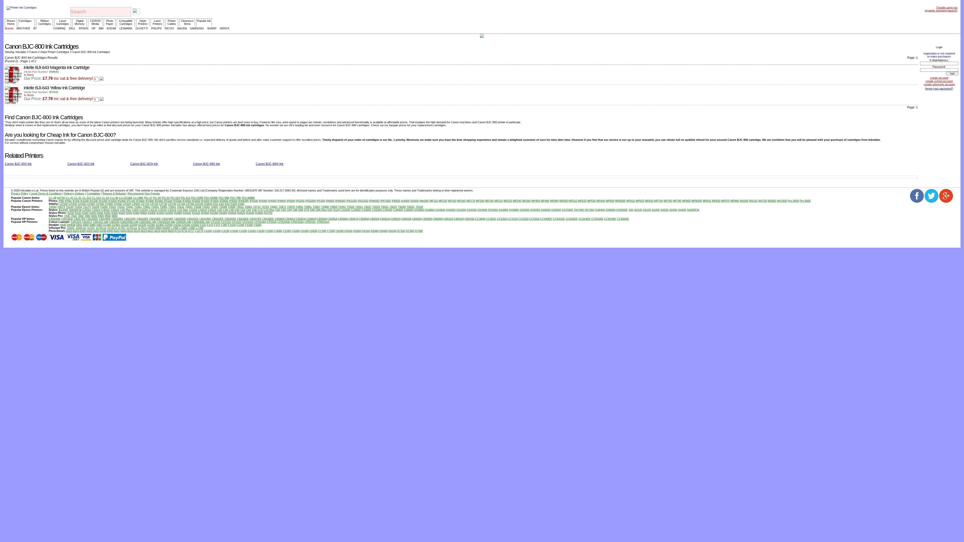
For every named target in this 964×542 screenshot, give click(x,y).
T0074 (61, 206)
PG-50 (166, 197)
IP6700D (385, 200)
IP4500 (272, 200)
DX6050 (556, 209)
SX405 (682, 209)
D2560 (169, 224)
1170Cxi (112, 227)
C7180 (322, 230)
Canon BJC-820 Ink (81, 164)
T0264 (104, 206)
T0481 (163, 206)
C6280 (313, 230)
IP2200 (168, 200)
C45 (219, 209)
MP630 (649, 200)
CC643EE (572, 218)
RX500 (205, 212)
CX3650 (366, 209)
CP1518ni (260, 221)
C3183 (217, 230)
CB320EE (117, 218)
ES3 (227, 203)
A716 (184, 230)
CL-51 (78, 197)
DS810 (208, 203)
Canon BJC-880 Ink (206, 164)
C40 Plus (125, 209)
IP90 (61, 200)
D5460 (384, 230)
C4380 (278, 230)
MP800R (696, 200)
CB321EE (130, 218)
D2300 (134, 224)
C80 (277, 209)
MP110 (434, 200)
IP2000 (159, 200)
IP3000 (196, 200)
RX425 (196, 212)
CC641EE (559, 218)
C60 (236, 209)
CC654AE (610, 218)
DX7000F (567, 209)
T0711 (257, 206)
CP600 (136, 203)
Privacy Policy (19, 193)
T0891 (299, 206)
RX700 (268, 212)
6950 (86, 224)
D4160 (177, 224)
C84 (289, 209)
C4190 (261, 230)
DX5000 (524, 209)
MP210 (498, 200)
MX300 (744, 200)
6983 (99, 224)
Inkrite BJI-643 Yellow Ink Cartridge (54, 87)
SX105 (647, 209)
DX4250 (472, 209)
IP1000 (84, 200)
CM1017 (87, 221)
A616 (157, 230)
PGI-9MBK (248, 197)
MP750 (658, 200)
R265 (100, 212)
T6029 (376, 206)
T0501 (172, 206)
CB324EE (167, 218)
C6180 (304, 230)
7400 (67, 215)
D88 (312, 209)
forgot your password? (939, 88)
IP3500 (214, 200)
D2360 (151, 224)
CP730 (163, 203)
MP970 (725, 200)
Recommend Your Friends (144, 193)
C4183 (252, 230)
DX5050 (535, 209)
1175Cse (131, 227)
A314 (76, 230)
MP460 (545, 200)
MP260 (526, 200)
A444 (123, 230)
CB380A (279, 218)
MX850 (772, 200)
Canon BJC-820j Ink (144, 164)
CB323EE (155, 218)
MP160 (461, 200)
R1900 (160, 212)
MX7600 (782, 200)
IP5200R (310, 200)
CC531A (513, 218)
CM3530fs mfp (201, 221)
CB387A (353, 218)
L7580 (183, 227)
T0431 (155, 206)
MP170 (470, 200)
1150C (71, 227)
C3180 (208, 230)
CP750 (181, 203)
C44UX (212, 209)
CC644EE (584, 218)
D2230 (125, 224)
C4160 (234, 230)
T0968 (325, 206)
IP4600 (281, 200)
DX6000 (546, 209)
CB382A (301, 218)
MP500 (563, 200)
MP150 (452, 200)
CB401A (385, 218)
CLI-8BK (138, 197)
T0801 (274, 206)
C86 (294, 209)
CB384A (322, 218)
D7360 (410, 230)
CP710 (145, 203)
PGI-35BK (197, 197)
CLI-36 (114, 197)
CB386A (343, 218)
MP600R (620, 200)
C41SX (143, 209)
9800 (108, 215)
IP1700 (131, 200)
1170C (91, 227)
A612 (150, 230)
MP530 (591, 200)
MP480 (554, 200)
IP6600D (374, 200)
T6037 (393, 206)
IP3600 (224, 200)
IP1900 (149, 200)
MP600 (610, 200)
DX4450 (493, 209)
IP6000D (340, 200)
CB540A (438, 218)
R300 (114, 212)
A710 (177, 230)
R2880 (178, 212)
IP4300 (263, 200)
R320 (121, 212)
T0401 (146, 206)
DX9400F (622, 209)
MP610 (630, 200)
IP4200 (254, 200)
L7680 (191, 227)
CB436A (427, 218)
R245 (92, 212)
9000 (94, 215)
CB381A (290, 218)
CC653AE (597, 218)
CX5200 (377, 209)
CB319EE (105, 218)
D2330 (142, 224)
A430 (83, 230)
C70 (260, 209)
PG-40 (157, 197)
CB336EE (243, 218)
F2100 (232, 224)
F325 (203, 224)
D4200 (186, 224)
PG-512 (185, 197)
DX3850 (430, 209)
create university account (939, 84)
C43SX (193, 209)
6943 (79, 224)
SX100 (638, 209)
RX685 (259, 212)
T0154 (78, 206)
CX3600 (356, 209)
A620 (171, 230)
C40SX (105, 209)
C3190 (225, 230)
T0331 (121, 206)
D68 (300, 209)
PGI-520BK (211, 197)
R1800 (152, 212)
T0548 (197, 206)
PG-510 (175, 197)
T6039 (402, 206)
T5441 (342, 206)
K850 (158, 227)
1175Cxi (143, 227)
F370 (210, 224)
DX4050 (451, 209)
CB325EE (180, 218)
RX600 (232, 212)
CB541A (448, 218)
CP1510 (237, 221)
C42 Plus (182, 209)
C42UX (171, 209)
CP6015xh (323, 221)
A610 (144, 230)
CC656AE (623, 218)
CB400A (374, 218)
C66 (254, 209)
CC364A (480, 218)
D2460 (160, 224)
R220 (78, 212)
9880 (114, 215)
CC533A (534, 218)
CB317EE (80, 218)
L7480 (174, 227)
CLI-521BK (125, 197)
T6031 (385, 206)
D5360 (375, 230)
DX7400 (579, 209)
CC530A (502, 218)
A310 (69, 230)
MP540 (600, 200)
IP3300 (205, 200)
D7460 (419, 230)
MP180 (480, 200)
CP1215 (226, 221)
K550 (151, 227)
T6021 (359, 206)
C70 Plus (268, 209)
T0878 (291, 206)
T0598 (223, 206)
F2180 (240, 224)
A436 (103, 230)
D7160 (401, 230)
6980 (93, 224)
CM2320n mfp (147, 221)
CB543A (469, 218)
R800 (143, 212)
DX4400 (482, 209)
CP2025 (272, 221)
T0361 (138, 206)
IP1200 (94, 200)
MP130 (443, 200)
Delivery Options (74, 193)
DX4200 (461, 209)
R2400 (169, 212)
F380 (224, 224)
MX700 (762, 200)
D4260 (195, 224)
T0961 (308, 206)
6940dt (71, 224)
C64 (248, 209)
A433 (96, 230)
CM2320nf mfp (166, 221)
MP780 (677, 200)
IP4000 (233, 200)
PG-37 (148, 197)
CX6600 (408, 209)
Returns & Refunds (114, 193)
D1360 (107, 224)
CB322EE (142, 218)
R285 (107, 212)
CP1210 (215, 221)
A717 (191, 230)
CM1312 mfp (100, 221)
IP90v (68, 200)
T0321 (112, 206)
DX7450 (589, 209)
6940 (63, 224)
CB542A (459, 218)
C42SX (162, 209)
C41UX (153, 209)
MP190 (489, 200)
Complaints (93, 193)
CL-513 (96, 197)
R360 (136, 212)
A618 (164, 230)
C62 (242, 209)
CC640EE (546, 218)
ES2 (221, 203)
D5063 (357, 230)
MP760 (668, 200)
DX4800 (503, 209)
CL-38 (52, 197)
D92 (329, 209)
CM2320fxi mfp (129, 221)
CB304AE (55, 218)
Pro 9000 (793, 200)
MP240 (517, 200)
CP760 (190, 203)
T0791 (265, 206)
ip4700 (61, 197)
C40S (135, 209)
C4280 (269, 230)
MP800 (686, 200)
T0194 (95, 206)
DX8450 (611, 209)
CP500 (118, 203)
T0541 (189, 206)
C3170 (199, 230)
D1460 (116, 224)
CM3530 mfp (183, 221)
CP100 (63, 203)
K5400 (166, 227)
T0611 (240, 206)
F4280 (257, 224)
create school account (939, 81)
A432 (89, 230)
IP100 (76, 200)
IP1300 (103, 200)
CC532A (523, 218)
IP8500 (396, 200)
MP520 (582, 200)
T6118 (419, 206)
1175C (122, 227)
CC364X (491, 218)
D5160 (366, 230)
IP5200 (300, 200)
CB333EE (218, 218)
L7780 (199, 227)
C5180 (287, 230)
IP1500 (112, 200)
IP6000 (330, 200)
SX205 (664, 209)
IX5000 (414, 200)
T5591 (350, 206)
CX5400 (387, 209)
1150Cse (81, 227)
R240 (85, 212)
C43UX (202, 209)
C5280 (296, 230)
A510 (130, 230)
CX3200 (345, 209)
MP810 (707, 200)
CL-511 (86, 197)
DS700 (199, 203)
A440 (110, 230)
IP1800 (140, 200)
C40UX (114, 209)
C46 (225, 209)
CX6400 (398, 209)
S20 (631, 209)
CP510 (127, 203)
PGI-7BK (235, 197)
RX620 (241, 212)
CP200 (73, 203)
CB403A (406, 218)
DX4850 (514, 209)
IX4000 (405, 200)
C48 (231, 209)
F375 (217, 224)
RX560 (214, 212)
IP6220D (363, 200)
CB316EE (67, 218)
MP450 (535, 200)
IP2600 (187, 200)
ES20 (233, 203)
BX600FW (75, 209)
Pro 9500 (805, 200)
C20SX (86, 209)
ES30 (241, 203)
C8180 (340, 230)
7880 (87, 215)
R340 (129, 212)
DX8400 (600, 209)
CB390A (364, 218)
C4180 (243, 230)
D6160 (392, 230)
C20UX (96, 209)
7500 (74, 215)
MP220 (508, 200)
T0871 (282, 206)
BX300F (64, 209)
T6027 (368, 206)
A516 (137, 230)
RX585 (223, 212)
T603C (410, 206)
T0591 (206, 206)
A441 (116, 230)
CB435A (416, 218)
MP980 (735, 200)
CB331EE (193, 218)
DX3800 (419, 209)
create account (939, 77)
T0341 (129, 206)
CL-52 (105, 197)
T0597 (214, 206)
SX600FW (693, 209)
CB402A (395, 218)
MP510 (573, 200)
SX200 (656, 209)
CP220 (82, 203)
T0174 (87, 206)
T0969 (333, 206)
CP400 (109, 203)
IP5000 (291, 200)
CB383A (311, 218)
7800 (81, 215)
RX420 (187, 212)
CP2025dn (283, 221)
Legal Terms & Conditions (46, 193)
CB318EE (92, 218)
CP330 (100, 203)
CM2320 (114, 221)
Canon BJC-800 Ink (18, 164)
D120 (336, 209)
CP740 (172, 203)
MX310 (753, 200)
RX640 (250, 212)
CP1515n (248, 221)
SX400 (673, 209)
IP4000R (243, 200)
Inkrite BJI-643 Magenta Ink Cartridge (56, 67)
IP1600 (121, 200)
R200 (71, 212)
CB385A (332, 218)
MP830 (716, 200)
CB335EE (230, 218)
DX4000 (440, 209)
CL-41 (69, 197)
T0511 (180, 206)
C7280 (331, 230)
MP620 (640, 200)
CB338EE (268, 218)
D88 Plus (321, 209)
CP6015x (310, 221)
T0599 (231, 206)
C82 (283, 209)
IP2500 (177, 200)
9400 (101, 215)
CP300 (91, 203)
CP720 (154, 203)
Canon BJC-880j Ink (269, 164)
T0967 (316, 206)
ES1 (215, 203)
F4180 (249, 224)
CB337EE (255, 218)
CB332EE (205, 218)
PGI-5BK (224, 197)
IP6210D (351, 200)
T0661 (248, 206)
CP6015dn (297, 221)
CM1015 (76, 221)
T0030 (52, 206)
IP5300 (321, 200)
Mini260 (424, 200)
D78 (306, 209)
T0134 (70, 206)
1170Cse (101, 227)
